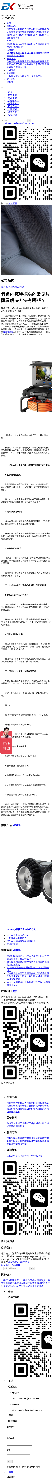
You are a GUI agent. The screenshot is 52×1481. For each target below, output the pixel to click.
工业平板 (24, 52)
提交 (9, 1461)
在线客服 (12, 203)
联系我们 (11, 82)
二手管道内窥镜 (20, 1283)
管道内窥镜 (12, 47)
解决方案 (11, 58)
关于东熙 (11, 79)
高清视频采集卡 (16, 55)
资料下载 (28, 76)
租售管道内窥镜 (32, 32)
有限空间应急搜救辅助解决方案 (22, 64)
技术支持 (11, 70)
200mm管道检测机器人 (18, 935)
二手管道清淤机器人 (38, 1283)
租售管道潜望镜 (16, 32)
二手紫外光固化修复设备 (31, 1286)
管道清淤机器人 (30, 44)
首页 (9, 23)
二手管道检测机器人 (11, 1280)
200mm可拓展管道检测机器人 (21, 941)
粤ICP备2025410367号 (19, 1262)
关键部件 (11, 50)
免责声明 (16, 1265)
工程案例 (11, 76)
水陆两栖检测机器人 (17, 938)
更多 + (16, 991)
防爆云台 (11, 52)
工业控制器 (34, 52)
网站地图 (5, 1265)
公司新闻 (11, 73)
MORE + (17, 825)
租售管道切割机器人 (28, 35)
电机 (18, 52)
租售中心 (11, 26)
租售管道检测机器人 (17, 29)
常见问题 (20, 76)
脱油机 (21, 47)
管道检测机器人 (14, 44)
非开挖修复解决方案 (39, 61)
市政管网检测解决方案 (18, 61)
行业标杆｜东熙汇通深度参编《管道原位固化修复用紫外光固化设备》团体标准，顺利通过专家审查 (28, 976)
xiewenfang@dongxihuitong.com (18, 123)
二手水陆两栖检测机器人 (33, 1280)
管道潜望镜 (43, 44)
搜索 (32, 1268)
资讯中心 (37, 76)
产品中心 (11, 41)
